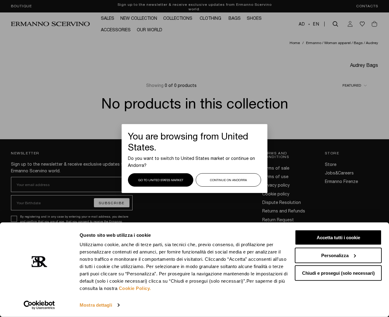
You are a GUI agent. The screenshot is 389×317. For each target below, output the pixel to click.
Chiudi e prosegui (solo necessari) (338, 273)
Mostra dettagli (96, 305)
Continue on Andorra (228, 179)
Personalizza (335, 255)
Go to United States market (160, 179)
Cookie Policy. (135, 288)
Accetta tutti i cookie (338, 237)
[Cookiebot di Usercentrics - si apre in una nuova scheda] (39, 305)
